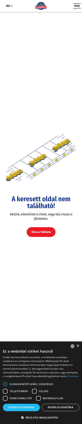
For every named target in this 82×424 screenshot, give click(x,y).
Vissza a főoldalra (41, 232)
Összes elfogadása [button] (21, 407)
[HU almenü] (11, 6)
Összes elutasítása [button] (60, 407)
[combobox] (72, 346)
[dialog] (41, 382)
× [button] (77, 346)
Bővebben (73, 376)
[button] (41, 417)
